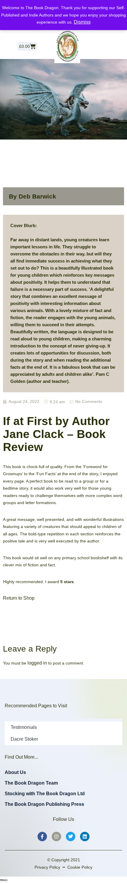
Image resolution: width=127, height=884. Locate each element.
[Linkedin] (84, 836)
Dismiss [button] (82, 21)
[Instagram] (56, 836)
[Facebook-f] (42, 836)
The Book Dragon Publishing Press (44, 804)
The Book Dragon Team (31, 782)
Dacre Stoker (24, 739)
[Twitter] (70, 836)
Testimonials (24, 727)
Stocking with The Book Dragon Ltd (45, 793)
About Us (15, 772)
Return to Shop (19, 598)
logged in (37, 662)
